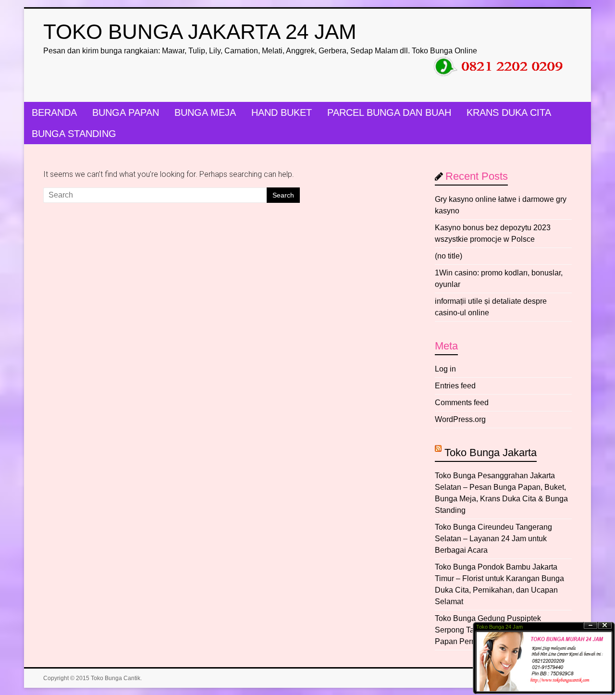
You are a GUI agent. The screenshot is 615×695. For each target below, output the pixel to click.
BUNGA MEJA (205, 112)
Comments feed (462, 402)
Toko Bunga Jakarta (490, 453)
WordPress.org (460, 419)
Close (605, 625)
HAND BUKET (281, 112)
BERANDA (54, 112)
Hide (590, 625)
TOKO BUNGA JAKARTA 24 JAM (200, 31)
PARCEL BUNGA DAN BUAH (389, 112)
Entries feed (455, 386)
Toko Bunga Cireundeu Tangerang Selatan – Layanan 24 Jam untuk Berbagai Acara (493, 538)
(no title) (448, 256)
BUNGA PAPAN (125, 112)
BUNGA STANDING (74, 133)
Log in (445, 369)
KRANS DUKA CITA (509, 112)
